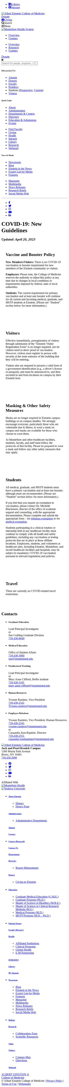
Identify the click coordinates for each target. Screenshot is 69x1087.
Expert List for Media (20, 171)
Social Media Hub (18, 193)
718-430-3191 (16, 682)
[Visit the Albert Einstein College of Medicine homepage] (23, 13)
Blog (11, 165)
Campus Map (23, 1057)
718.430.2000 (9, 757)
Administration (16, 110)
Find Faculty (15, 129)
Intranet (12, 138)
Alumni (12, 77)
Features (13, 174)
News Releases (16, 187)
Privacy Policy (54, 1080)
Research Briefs (17, 190)
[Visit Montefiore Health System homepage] (17, 29)
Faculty (12, 83)
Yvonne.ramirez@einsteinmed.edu (27, 706)
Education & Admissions (22, 120)
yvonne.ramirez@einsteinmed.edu (27, 726)
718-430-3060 (16, 655)
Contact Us (13, 848)
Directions (21, 1060)
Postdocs (13, 87)
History (20, 803)
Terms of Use (8, 1083)
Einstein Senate (14, 923)
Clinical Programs (26, 946)
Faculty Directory (16, 930)
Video (10, 1044)
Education (12, 890)
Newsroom (14, 162)
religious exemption (42, 518)
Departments (13, 854)
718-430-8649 (16, 638)
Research (13, 47)
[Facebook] (9, 763)
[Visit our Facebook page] (9, 202)
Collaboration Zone (26, 1033)
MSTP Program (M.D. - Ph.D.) (33, 915)
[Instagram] (9, 769)
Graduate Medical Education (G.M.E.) (37, 896)
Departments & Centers (21, 113)
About (12, 107)
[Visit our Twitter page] (9, 205)
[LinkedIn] (9, 776)
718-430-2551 (16, 735)
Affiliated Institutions (27, 943)
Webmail (13, 148)
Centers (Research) (16, 841)
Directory (13, 116)
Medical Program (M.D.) (29, 912)
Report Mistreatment (27, 867)
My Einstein (13, 973)
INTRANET (13, 960)
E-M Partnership (25, 952)
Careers (11, 834)
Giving (12, 132)
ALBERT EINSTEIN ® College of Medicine (15, 1076)
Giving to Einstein (26, 881)
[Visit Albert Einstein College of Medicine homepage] (23, 745)
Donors (12, 80)
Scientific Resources (27, 1036)
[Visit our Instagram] (9, 208)
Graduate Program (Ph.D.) (30, 899)
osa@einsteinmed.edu (20, 658)
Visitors (12, 93)
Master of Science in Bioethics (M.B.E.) (38, 902)
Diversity (12, 861)
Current (38, 90)
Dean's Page (22, 806)
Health (12, 135)
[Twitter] (9, 766)
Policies (11, 1020)
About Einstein (14, 796)
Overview (14, 35)
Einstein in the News (20, 168)
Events (12, 123)
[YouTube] (10, 773)
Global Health (23, 949)
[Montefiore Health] (13, 785)
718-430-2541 (16, 702)
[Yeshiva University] (13, 788)
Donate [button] (5, 16)
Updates (13, 38)
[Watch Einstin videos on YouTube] (10, 212)
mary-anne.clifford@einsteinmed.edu (29, 685)
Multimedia (14, 184)
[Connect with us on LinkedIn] (9, 215)
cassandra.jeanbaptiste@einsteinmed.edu (31, 739)
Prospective (26, 90)
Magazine (13, 180)
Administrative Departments (31, 820)
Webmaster (24, 1083)
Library (16, 4)
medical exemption (16, 521)
